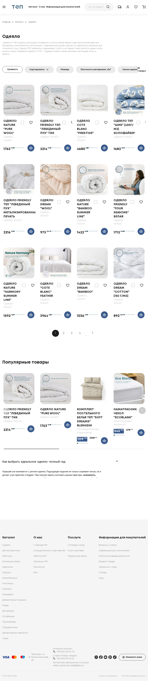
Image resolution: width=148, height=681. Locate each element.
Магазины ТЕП (41, 561)
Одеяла (6, 545)
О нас (42, 7)
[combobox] (99, 7)
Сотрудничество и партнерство (49, 551)
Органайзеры (9, 622)
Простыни (7, 556)
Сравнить (12, 69)
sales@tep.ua (77, 665)
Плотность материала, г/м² (96, 69)
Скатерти (7, 589)
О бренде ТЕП (40, 545)
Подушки (6, 572)
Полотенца (7, 583)
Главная (6, 22)
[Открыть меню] (4, 7)
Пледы (5, 605)
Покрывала (7, 594)
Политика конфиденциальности (114, 556)
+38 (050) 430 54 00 (65, 652)
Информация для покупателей (63, 7)
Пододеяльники (10, 627)
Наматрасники (9, 578)
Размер (65, 69)
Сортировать (37, 69)
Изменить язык (134, 657)
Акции (5, 638)
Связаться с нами (108, 567)
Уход (101, 578)
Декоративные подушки (14, 600)
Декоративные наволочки (15, 633)
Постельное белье (11, 561)
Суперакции (8, 616)
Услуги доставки (76, 551)
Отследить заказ (76, 545)
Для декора (8, 611)
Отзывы (103, 572)
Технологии (39, 567)
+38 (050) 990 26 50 (65, 658)
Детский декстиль (11, 551)
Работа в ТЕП (40, 556)
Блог (36, 572)
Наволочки (7, 567)
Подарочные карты (77, 556)
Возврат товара (107, 561)
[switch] (22, 122)
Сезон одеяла (130, 69)
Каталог (33, 7)
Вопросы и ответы (108, 545)
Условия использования (108, 676)
